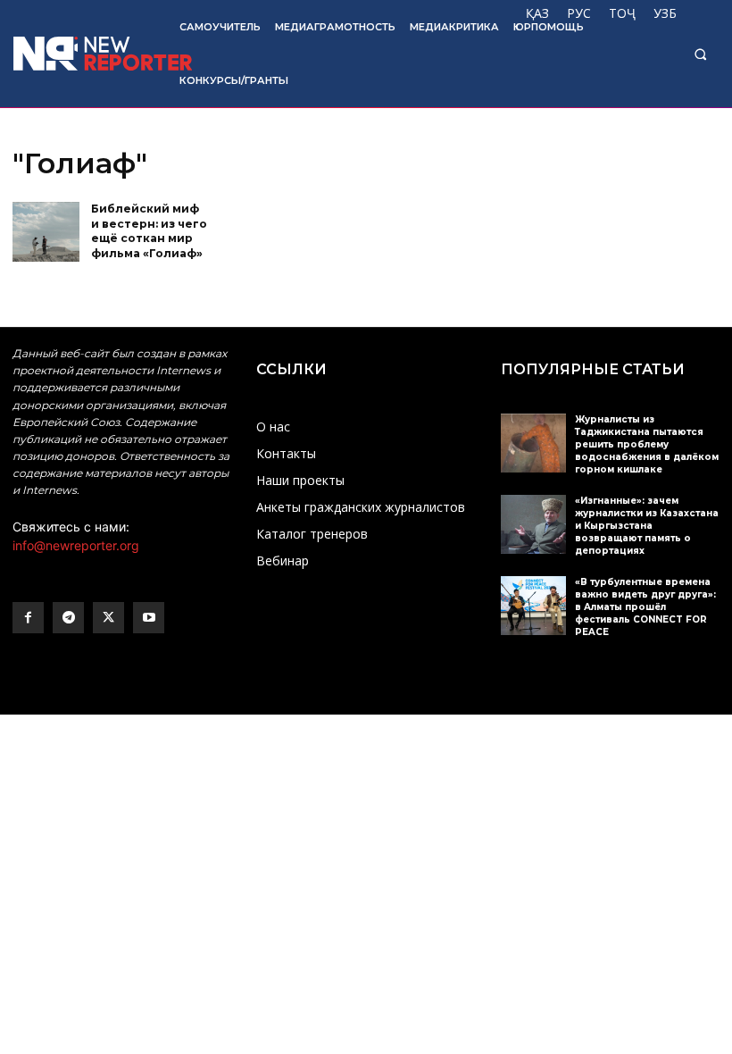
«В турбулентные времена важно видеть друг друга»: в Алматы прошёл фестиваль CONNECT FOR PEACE (645, 607)
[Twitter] (108, 617)
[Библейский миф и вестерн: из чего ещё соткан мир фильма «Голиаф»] (45, 232)
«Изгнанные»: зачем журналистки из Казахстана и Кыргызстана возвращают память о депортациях (647, 525)
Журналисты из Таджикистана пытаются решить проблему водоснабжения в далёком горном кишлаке (647, 444)
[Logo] (83, 54)
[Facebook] (28, 617)
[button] (700, 54)
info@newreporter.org (75, 545)
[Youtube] (148, 617)
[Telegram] (68, 617)
